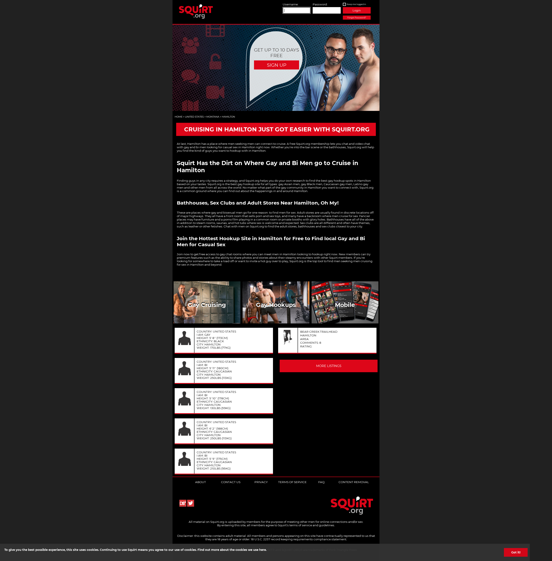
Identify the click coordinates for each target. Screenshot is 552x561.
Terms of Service (292, 482)
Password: (320, 4)
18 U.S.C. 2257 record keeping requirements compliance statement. (299, 539)
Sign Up (276, 65)
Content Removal (354, 482)
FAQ (321, 482)
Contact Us (230, 482)
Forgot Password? (356, 17)
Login (357, 10)
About (200, 482)
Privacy (261, 482)
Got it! (516, 552)
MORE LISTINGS (328, 366)
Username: (290, 4)
